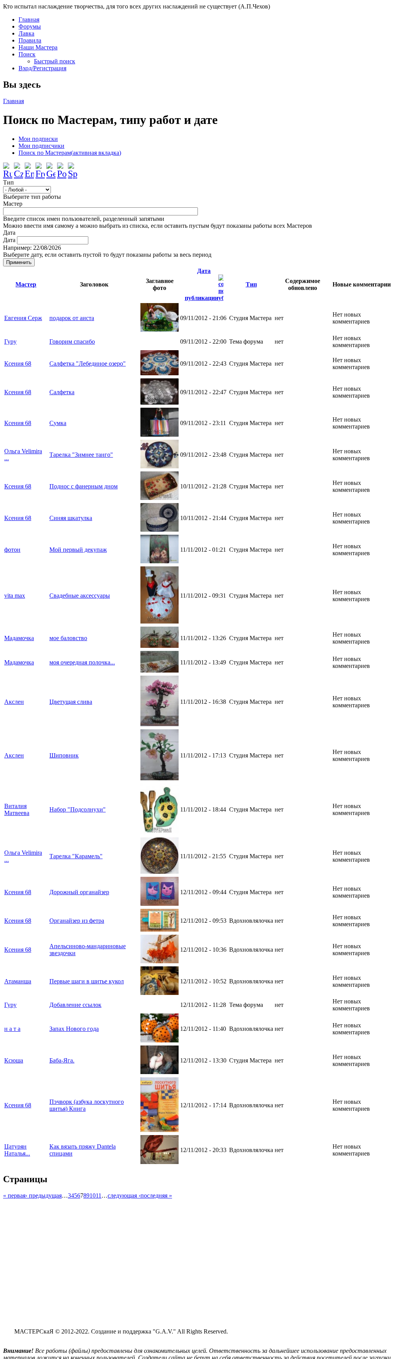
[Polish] (61, 167)
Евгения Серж (23, 318)
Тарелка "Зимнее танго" (81, 454)
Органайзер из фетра (76, 920)
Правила (30, 40)
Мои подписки (38, 139)
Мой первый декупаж (78, 549)
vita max (14, 595)
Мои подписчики (41, 145)
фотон (12, 549)
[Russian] (7, 167)
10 (92, 1195)
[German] (51, 167)
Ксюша (13, 1060)
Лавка (26, 33)
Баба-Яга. (61, 1060)
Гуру (10, 341)
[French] (40, 167)
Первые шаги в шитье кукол (86, 981)
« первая (14, 1195)
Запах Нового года (74, 1028)
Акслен (14, 701)
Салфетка (61, 392)
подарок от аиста (71, 318)
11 (98, 1195)
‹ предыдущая (43, 1195)
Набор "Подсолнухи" (77, 809)
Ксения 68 (17, 363)
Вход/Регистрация (42, 68)
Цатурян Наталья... (17, 1150)
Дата (9, 232)
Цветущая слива (70, 701)
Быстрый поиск (54, 61)
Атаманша (17, 981)
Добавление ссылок (75, 1004)
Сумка (57, 423)
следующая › (124, 1195)
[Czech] (18, 167)
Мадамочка (19, 638)
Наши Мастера (38, 47)
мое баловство (68, 638)
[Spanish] (72, 167)
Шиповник (64, 755)
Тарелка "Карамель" (76, 856)
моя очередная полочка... (82, 662)
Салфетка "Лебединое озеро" (87, 363)
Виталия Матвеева (16, 809)
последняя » (156, 1195)
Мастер (12, 203)
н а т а (12, 1028)
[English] (29, 167)
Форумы (30, 26)
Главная (29, 19)
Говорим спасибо (72, 341)
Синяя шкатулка (70, 518)
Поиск (27, 54)
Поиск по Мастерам (70, 152)
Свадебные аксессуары (79, 595)
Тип (8, 182)
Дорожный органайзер (79, 892)
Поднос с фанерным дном (83, 486)
